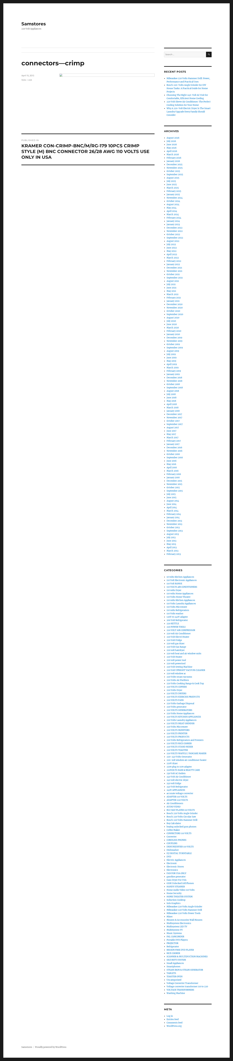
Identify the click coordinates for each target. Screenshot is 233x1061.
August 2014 (173, 500)
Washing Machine (176, 993)
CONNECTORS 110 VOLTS (179, 833)
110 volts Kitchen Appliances (181, 600)
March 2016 (173, 471)
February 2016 (174, 474)
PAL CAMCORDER (175, 936)
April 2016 (172, 467)
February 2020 (174, 331)
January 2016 (173, 477)
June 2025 (172, 184)
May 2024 (171, 207)
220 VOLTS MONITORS (178, 730)
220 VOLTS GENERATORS (179, 710)
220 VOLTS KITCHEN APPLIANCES (184, 716)
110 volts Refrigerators (178, 610)
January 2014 (173, 517)
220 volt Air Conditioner (179, 633)
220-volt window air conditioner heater (187, 760)
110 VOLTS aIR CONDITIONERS (182, 587)
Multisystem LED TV (177, 926)
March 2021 (172, 294)
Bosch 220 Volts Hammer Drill (182, 820)
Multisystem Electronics (179, 923)
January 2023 (173, 224)
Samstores (33, 23)
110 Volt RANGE (174, 583)
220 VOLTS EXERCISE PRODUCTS (183, 696)
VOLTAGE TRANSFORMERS (180, 990)
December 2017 (174, 414)
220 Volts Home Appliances (180, 713)
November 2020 (175, 307)
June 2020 (172, 324)
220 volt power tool (176, 660)
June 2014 (171, 504)
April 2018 (172, 404)
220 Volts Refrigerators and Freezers (185, 740)
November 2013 (174, 524)
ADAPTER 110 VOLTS (177, 796)
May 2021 (171, 291)
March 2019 (173, 367)
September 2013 (175, 530)
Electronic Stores (175, 866)
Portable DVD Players (177, 940)
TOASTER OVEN (174, 976)
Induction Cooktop (176, 900)
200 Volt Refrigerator (177, 620)
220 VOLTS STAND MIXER (180, 746)
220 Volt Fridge (174, 640)
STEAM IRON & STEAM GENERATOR (185, 970)
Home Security (174, 893)
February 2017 (174, 441)
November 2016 (174, 451)
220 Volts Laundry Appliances (182, 720)
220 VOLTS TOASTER (177, 750)
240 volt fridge (174, 783)
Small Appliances (175, 963)
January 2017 (173, 444)
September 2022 (175, 237)
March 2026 (173, 154)
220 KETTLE (173, 623)
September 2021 (175, 277)
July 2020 (171, 321)
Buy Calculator (174, 823)
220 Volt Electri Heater (178, 637)
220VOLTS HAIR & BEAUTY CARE (183, 770)
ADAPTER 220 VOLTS (177, 800)
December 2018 (174, 377)
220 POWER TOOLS (176, 627)
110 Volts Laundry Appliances (181, 603)
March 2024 (173, 214)
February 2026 (174, 158)
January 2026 (173, 161)
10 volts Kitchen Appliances (180, 577)
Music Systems (174, 933)
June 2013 (171, 540)
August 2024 (173, 204)
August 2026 (173, 138)
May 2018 (171, 401)
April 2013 (172, 547)
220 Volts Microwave (177, 726)
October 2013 (173, 527)
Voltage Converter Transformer (182, 983)
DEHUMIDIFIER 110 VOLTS (180, 846)
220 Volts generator (177, 706)
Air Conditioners (175, 803)
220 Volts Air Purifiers (178, 680)
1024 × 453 (26, 80)
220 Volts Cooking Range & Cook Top (185, 683)
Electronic (172, 863)
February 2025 (174, 191)
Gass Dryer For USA (176, 880)
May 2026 (172, 148)
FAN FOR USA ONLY (176, 873)
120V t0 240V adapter (177, 617)
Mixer (170, 916)
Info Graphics (174, 903)
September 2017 (175, 424)
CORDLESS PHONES (176, 840)
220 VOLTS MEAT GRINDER (180, 723)
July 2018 (171, 394)
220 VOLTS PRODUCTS (178, 736)
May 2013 (171, 544)
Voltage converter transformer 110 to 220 (187, 986)
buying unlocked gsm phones (181, 826)
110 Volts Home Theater (179, 597)
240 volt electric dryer (177, 780)
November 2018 (174, 381)
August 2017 (173, 427)
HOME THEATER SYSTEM (180, 896)
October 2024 (173, 201)
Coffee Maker (173, 830)
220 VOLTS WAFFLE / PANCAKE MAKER (186, 753)
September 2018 (175, 387)
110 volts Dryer (174, 590)
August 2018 (173, 391)
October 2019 (173, 344)
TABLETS (171, 973)
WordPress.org (174, 1026)
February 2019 (174, 371)
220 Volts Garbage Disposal (180, 703)
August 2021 (173, 281)
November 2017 (174, 417)
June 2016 (172, 461)
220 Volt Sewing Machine (179, 667)
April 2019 (172, 364)
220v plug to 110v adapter (179, 766)
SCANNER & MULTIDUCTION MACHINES (187, 956)
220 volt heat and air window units (184, 653)
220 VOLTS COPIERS (177, 687)
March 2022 (173, 257)
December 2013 (174, 520)
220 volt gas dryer (175, 643)
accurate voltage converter (180, 793)
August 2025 (173, 177)
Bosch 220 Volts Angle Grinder (182, 813)
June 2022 (172, 247)
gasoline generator (176, 876)
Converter (172, 836)
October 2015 (173, 487)
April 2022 (172, 254)
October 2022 (173, 234)
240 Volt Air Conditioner (179, 776)
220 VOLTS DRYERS (176, 693)
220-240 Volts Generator (179, 756)
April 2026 (172, 151)
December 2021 (174, 267)
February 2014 (174, 514)
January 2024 (173, 221)
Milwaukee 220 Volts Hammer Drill (184, 910)
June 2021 (171, 287)
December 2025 (174, 164)
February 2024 (174, 217)
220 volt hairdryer (176, 650)
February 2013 (174, 554)
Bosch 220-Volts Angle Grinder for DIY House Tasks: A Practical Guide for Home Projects (187, 88)
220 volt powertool (176, 663)
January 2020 (173, 334)
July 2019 (171, 354)
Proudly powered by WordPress (50, 1047)
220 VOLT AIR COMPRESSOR (181, 630)
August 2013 (173, 534)
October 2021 (173, 274)
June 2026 (172, 144)
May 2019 (171, 361)
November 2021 (174, 271)
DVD (169, 856)
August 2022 (173, 241)
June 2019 (172, 357)
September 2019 (175, 347)
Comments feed (174, 1022)
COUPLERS (172, 843)
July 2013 (171, 537)
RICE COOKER (173, 953)
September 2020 (175, 314)
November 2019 (174, 341)
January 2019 (173, 374)
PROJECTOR (172, 943)
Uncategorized (174, 980)
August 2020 (173, 317)
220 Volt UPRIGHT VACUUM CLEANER (186, 670)
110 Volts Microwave (177, 607)
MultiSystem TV (175, 930)
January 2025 (173, 194)
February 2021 (174, 297)
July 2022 (171, 244)
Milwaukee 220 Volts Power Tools (184, 913)
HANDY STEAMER (176, 886)
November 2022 (175, 231)
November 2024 (175, 197)
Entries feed (173, 1019)
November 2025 (175, 167)
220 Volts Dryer (174, 690)
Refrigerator (173, 946)
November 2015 (174, 484)
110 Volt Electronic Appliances (182, 580)
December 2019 (174, 337)
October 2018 (173, 384)
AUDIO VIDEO (173, 806)
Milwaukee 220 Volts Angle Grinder (184, 906)
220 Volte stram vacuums (179, 677)
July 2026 (171, 141)
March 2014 (172, 510)
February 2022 (174, 261)
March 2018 (172, 407)
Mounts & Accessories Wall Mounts (184, 920)
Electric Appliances (176, 860)
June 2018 (171, 397)
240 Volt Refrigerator (177, 786)
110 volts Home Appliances (180, 593)
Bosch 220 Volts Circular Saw (181, 816)
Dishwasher (173, 850)
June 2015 (171, 497)
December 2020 (174, 304)
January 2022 (173, 264)
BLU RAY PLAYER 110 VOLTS (181, 810)
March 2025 (173, 187)
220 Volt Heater (174, 657)
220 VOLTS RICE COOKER (179, 743)
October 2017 (173, 421)
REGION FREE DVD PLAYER (180, 950)
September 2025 (175, 174)
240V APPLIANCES (176, 790)
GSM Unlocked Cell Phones (180, 883)
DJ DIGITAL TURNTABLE (179, 853)
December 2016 (174, 447)
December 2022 (174, 227)
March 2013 (172, 550)
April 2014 (172, 507)
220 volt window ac (176, 673)
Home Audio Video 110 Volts (181, 890)
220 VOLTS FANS (175, 700)
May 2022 (171, 251)
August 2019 (173, 351)
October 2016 (173, 454)
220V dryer (172, 763)
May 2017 (171, 434)
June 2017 (171, 431)
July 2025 (171, 181)
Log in (170, 1016)
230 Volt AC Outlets (176, 773)
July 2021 (171, 284)
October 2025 (173, 171)
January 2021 (173, 301)
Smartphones (173, 966)
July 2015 (171, 494)
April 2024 (172, 211)
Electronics (172, 870)
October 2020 (173, 311)
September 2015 (175, 491)
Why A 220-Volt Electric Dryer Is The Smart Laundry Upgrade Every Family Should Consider (188, 111)
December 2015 (174, 481)
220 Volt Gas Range (176, 647)
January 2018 (173, 411)
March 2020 (173, 327)
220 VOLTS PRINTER (177, 733)
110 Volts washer (175, 613)
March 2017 (172, 437)
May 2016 (171, 464)
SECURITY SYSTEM (176, 960)
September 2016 (175, 457)
